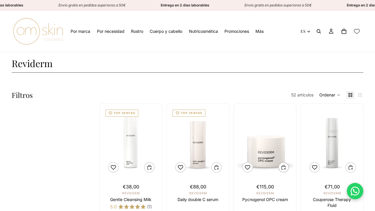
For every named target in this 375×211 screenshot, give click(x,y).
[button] (329, 95)
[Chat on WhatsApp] (355, 191)
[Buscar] (318, 31)
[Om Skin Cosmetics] (38, 31)
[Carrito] (344, 31)
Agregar (154, 167)
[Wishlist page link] (357, 31)
